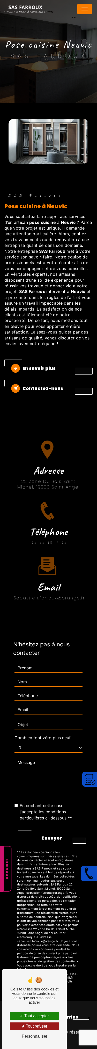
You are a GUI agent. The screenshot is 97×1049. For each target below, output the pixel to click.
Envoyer (52, 838)
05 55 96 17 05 (49, 543)
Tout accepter (36, 1016)
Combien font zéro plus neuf (42, 737)
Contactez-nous (43, 388)
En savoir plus (39, 368)
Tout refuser (36, 1026)
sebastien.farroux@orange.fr (49, 598)
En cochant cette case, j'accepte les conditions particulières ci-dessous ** (46, 811)
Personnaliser (34, 1036)
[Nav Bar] (84, 9)
